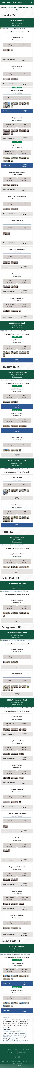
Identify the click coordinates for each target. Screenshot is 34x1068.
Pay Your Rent (22, 1052)
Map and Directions (17, 25)
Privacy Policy (10, 1052)
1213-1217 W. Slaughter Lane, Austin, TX (14, 1037)
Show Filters (17, 1065)
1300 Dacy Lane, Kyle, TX (10, 1039)
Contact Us (25, 1049)
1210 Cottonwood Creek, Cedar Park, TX (15, 1035)
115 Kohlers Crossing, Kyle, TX (11, 1031)
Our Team (8, 1049)
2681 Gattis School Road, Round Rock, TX (15, 1041)
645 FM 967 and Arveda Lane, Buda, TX (15, 1033)
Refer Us (16, 1049)
